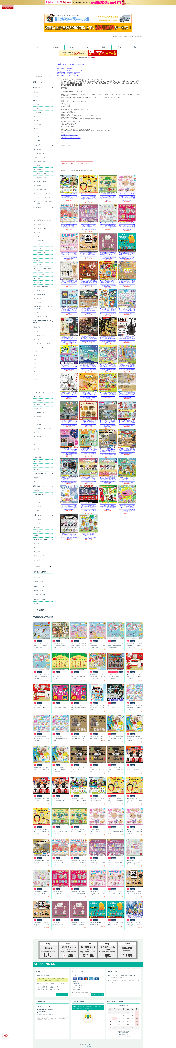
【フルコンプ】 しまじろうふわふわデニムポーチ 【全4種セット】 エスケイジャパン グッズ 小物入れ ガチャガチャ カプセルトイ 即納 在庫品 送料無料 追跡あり (69, 311)
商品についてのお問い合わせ (70, 170)
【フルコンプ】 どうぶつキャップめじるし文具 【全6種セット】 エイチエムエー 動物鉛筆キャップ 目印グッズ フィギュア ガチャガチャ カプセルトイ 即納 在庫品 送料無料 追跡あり (127, 283)
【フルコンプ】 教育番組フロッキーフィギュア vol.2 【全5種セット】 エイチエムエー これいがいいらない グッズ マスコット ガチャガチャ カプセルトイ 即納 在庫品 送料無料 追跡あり (69, 423)
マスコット (77, 72)
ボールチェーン (78, 70)
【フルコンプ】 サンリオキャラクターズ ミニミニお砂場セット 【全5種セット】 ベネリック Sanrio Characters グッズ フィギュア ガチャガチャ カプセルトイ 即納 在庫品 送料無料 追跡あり (69, 225)
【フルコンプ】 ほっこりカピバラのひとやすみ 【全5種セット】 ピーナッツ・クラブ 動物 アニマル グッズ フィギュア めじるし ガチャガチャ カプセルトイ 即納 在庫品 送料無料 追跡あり (127, 480)
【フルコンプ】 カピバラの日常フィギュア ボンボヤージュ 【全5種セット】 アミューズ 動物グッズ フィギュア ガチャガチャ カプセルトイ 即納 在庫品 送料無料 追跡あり (88, 536)
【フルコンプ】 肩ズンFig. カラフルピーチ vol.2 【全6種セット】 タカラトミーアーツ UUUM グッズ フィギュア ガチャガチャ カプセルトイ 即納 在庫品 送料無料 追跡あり (88, 480)
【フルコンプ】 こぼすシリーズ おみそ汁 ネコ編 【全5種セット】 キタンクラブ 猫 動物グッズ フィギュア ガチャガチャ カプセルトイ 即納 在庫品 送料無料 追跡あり (69, 395)
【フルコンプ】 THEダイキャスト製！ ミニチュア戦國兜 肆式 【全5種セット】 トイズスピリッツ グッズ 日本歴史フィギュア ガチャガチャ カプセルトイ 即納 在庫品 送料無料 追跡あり (88, 339)
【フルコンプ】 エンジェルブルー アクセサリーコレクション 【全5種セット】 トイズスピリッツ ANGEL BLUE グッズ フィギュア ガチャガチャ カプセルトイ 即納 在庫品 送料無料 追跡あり (127, 311)
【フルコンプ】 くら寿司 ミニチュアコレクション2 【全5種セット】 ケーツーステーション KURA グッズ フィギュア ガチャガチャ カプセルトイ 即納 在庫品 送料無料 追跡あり (88, 255)
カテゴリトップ (61, 68)
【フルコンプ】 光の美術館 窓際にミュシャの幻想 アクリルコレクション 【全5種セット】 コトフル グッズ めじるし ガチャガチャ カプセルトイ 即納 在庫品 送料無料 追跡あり (127, 395)
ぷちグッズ (70, 70)
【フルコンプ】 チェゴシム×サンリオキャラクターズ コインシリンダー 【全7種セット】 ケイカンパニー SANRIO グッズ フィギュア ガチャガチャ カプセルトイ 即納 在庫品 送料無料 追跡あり (127, 423)
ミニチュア (70, 72)
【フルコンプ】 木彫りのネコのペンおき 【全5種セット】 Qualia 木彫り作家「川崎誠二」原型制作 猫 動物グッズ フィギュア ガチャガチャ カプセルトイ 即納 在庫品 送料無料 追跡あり (127, 451)
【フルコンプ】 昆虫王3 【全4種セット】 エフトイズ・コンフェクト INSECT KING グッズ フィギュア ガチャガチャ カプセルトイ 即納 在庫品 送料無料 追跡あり (127, 339)
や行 (78, 75)
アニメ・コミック (71, 75)
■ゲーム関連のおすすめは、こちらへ (70, 138)
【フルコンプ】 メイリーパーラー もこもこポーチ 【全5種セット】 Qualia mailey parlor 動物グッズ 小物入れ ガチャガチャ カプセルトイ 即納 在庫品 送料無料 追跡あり (88, 423)
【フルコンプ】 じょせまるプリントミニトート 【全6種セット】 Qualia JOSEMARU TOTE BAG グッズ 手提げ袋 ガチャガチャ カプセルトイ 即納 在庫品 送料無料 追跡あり (69, 506)
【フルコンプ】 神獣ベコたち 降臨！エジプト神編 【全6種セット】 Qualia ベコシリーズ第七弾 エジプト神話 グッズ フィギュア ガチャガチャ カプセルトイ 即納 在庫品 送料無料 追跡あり (88, 283)
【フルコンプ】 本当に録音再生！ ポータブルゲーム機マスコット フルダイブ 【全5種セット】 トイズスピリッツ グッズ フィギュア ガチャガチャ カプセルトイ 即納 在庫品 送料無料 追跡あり (69, 480)
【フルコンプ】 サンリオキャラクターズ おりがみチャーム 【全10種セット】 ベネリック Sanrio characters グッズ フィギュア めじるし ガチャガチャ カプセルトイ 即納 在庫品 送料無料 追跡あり (108, 225)
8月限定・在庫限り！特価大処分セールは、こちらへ (71, 64)
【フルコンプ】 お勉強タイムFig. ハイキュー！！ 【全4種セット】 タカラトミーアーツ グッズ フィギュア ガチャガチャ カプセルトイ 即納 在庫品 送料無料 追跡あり (88, 311)
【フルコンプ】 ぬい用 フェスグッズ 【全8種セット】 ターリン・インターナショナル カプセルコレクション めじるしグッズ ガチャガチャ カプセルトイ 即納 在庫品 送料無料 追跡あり (69, 196)
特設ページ (70, 68)
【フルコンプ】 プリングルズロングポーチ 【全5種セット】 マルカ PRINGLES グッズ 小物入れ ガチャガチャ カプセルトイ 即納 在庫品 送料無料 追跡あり (108, 506)
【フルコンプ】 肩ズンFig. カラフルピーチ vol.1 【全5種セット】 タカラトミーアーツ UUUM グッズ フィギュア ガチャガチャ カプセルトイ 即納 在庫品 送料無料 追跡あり (108, 480)
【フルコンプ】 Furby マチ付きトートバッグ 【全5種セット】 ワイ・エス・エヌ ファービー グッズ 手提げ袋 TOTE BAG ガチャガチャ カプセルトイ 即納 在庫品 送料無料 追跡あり (69, 367)
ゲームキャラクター (72, 73)
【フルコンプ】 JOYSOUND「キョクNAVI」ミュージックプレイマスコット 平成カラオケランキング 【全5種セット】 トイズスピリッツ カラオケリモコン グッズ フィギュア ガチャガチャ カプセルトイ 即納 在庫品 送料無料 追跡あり (88, 507)
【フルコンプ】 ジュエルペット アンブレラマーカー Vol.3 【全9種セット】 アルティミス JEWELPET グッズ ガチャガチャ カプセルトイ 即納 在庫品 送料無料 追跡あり (69, 536)
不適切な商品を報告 (86, 170)
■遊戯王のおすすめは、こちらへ (69, 135)
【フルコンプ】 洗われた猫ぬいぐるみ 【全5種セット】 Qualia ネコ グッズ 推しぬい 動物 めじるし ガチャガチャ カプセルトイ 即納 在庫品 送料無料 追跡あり (69, 283)
